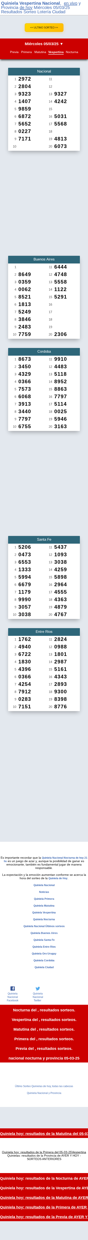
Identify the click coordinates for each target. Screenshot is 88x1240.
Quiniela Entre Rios (44, 946)
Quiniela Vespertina (44, 912)
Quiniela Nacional (44, 885)
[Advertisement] (44, 202)
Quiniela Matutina (44, 905)
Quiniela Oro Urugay (44, 953)
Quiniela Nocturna (44, 919)
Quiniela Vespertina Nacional (30, 3)
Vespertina (56, 52)
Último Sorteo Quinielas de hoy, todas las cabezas (44, 1086)
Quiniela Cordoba (44, 960)
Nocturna (72, 52)
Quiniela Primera (44, 898)
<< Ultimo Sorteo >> (44, 27)
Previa (14, 52)
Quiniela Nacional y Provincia (44, 1093)
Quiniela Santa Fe (44, 939)
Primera (26, 52)
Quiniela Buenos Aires (44, 933)
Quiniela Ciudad (44, 967)
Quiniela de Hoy (57, 878)
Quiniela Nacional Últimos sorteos (44, 926)
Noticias (44, 892)
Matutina (40, 52)
